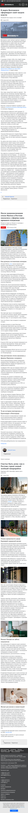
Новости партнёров (5, 751)
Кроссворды (4, 750)
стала (10, 264)
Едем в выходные (5, 749)
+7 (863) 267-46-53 (5, 781)
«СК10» (10, 501)
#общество (3, 443)
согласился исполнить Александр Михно (15, 107)
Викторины (10, 750)
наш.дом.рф (8, 732)
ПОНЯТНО (14, 810)
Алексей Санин (11, 450)
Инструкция (13, 749)
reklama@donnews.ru (6, 775)
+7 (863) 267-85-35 (5, 780)
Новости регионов (15, 751)
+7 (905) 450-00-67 (5, 774)
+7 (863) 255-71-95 (5, 772)
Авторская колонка (19, 750)
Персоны (20, 749)
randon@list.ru (4, 782)
